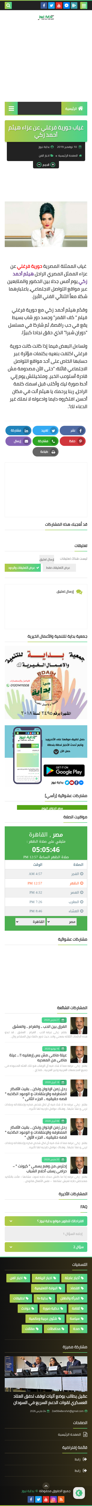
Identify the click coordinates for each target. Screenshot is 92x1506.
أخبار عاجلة (72, 1278)
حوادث (25, 1308)
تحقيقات (19, 1298)
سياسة (75, 1318)
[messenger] (66, 5)
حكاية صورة (51, 1308)
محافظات (53, 1329)
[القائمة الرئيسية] (11, 108)
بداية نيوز (27, 1491)
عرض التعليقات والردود (21, 567)
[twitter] (51, 5)
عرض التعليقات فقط (58, 567)
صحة (76, 1329)
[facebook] (44, 5)
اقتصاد (75, 1288)
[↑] (46, 1485)
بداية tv (42, 1298)
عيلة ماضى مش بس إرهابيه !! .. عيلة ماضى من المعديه (38, 1057)
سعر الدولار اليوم (52, 808)
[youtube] (59, 5)
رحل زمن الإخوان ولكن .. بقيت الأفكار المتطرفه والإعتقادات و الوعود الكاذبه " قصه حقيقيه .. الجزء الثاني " (36, 1093)
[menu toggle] (83, 5)
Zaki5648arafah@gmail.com (68, 1411)
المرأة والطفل (70, 1298)
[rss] (61, 1499)
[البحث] (8, 5)
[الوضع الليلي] (79, 1493)
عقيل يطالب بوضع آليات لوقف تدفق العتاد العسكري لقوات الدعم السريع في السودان (50, 1399)
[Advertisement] (46, 70)
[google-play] (74, 5)
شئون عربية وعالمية (43, 1318)
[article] (46, 478)
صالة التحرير (68, 39)
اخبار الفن (44, 155)
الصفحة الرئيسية (68, 155)
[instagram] (53, 1499)
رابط (77, 1459)
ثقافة (76, 1308)
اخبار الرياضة (43, 1278)
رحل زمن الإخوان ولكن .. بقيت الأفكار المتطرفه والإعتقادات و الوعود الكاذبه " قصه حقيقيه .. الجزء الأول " (36, 1132)
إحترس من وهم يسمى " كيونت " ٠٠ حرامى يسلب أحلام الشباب (40, 1168)
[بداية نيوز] (46, 17)
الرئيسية (71, 109)
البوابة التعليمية (46, 1288)
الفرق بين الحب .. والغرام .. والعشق (40, 1026)
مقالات (30, 1329)
